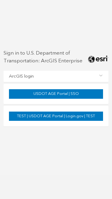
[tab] (56, 76)
